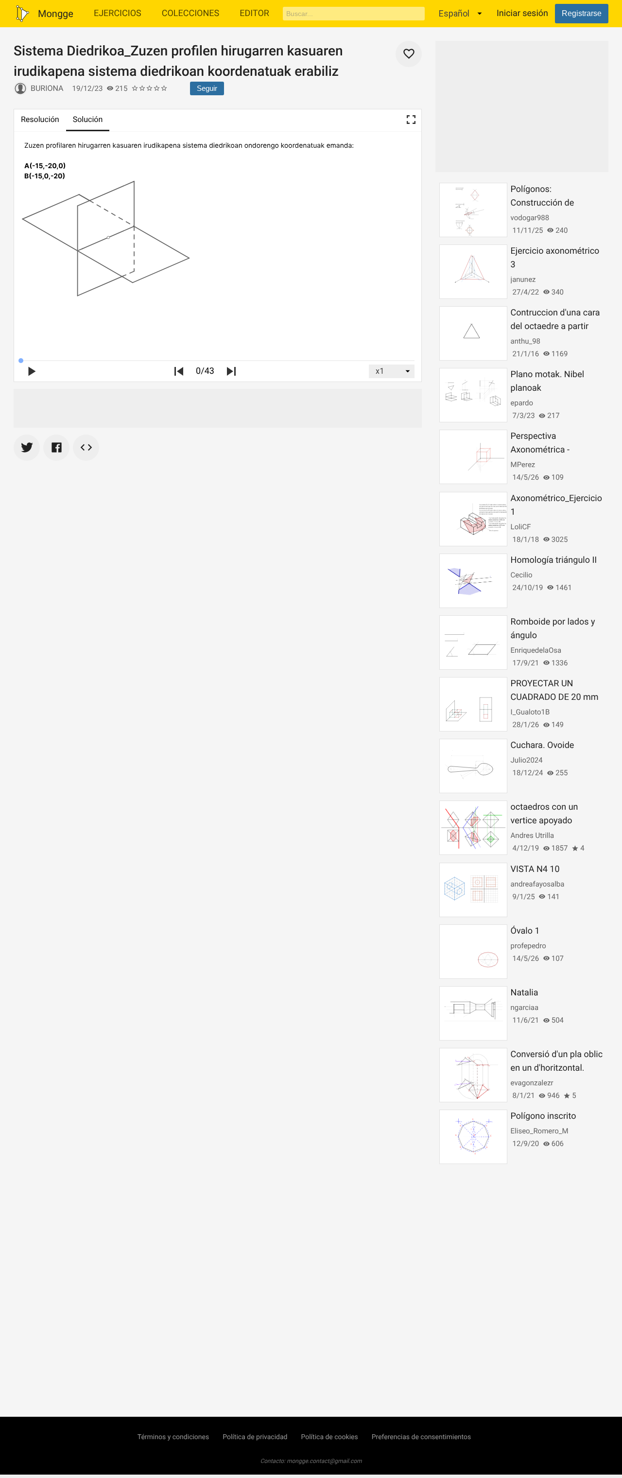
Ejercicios (117, 13)
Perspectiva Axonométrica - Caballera (540, 450)
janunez (523, 279)
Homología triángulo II (554, 560)
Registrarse (582, 13)
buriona (47, 88)
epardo (522, 403)
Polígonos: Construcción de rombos (542, 203)
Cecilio (522, 575)
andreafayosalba (538, 884)
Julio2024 (527, 760)
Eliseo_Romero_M (540, 1131)
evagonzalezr (532, 1082)
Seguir (207, 88)
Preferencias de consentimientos (421, 1437)
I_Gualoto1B (530, 712)
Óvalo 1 (525, 931)
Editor (254, 13)
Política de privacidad (255, 1437)
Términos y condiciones (173, 1437)
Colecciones (191, 13)
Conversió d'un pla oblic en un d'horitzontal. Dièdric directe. (557, 1068)
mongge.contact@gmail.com (324, 1461)
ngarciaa (525, 1007)
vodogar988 (530, 217)
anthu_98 (525, 341)
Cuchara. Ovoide (542, 745)
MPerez (523, 464)
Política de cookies (329, 1437)
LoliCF (521, 526)
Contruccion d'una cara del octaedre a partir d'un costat (555, 326)
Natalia (524, 993)
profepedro (528, 945)
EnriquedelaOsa (536, 650)
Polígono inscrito (543, 1116)
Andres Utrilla (532, 835)
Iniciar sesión (522, 13)
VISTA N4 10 (535, 869)
